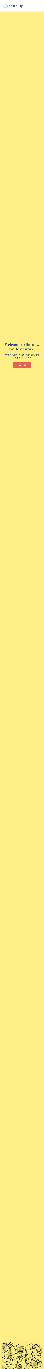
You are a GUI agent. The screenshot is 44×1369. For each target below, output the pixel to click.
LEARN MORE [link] (22, 365)
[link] (39, 6)
